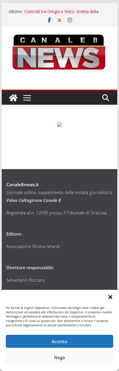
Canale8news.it (22, 184)
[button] (110, 297)
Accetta (59, 341)
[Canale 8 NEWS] (13, 98)
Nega (59, 357)
